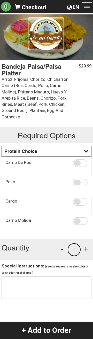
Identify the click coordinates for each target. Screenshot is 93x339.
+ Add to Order (46, 330)
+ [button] (86, 249)
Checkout (33, 7)
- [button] (62, 249)
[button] (80, 163)
